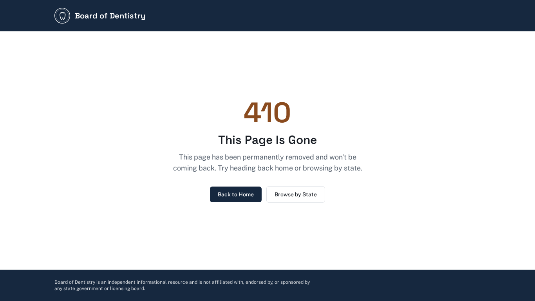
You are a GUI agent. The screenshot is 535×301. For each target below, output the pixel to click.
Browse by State (296, 194)
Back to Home (236, 194)
